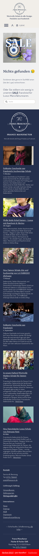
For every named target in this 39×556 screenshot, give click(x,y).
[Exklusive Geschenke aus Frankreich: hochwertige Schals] (18, 156)
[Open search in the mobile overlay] (19, 101)
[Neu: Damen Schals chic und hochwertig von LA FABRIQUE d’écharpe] (18, 256)
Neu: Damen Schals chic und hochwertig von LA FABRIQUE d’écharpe (16, 273)
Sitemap (6, 508)
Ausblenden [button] (32, 552)
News (5, 506)
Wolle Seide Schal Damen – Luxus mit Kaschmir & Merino (18, 221)
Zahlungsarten (8, 493)
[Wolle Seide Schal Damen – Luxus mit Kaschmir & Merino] (18, 214)
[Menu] (6, 25)
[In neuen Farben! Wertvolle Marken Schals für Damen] (18, 363)
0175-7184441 (11, 477)
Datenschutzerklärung (11, 517)
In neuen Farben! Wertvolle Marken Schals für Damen (15, 374)
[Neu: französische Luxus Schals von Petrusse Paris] (18, 415)
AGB (5, 511)
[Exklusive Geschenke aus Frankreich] (18, 318)
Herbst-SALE (8, 552)
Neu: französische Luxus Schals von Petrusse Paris (17, 430)
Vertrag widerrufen (10, 495)
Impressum (7, 514)
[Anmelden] (12, 25)
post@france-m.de (10, 480)
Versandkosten (9, 490)
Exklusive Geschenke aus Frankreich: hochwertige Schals (17, 169)
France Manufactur (19, 134)
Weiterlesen (19, 401)
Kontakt (6, 470)
